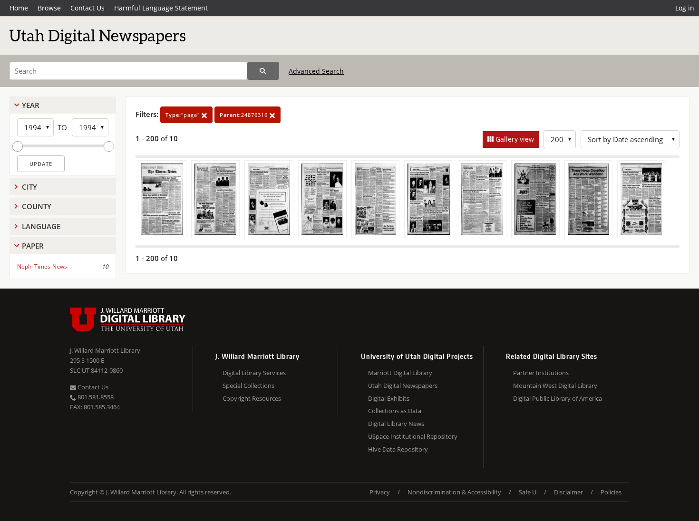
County (36, 206)
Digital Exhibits (388, 398)
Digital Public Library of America (557, 398)
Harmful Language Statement (161, 7)
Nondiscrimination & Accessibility (454, 492)
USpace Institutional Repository (412, 436)
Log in (684, 7)
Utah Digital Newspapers (402, 385)
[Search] (263, 71)
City (29, 187)
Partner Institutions (541, 372)
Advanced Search (316, 71)
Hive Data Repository (398, 449)
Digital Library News (396, 423)
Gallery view (514, 139)
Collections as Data (394, 410)
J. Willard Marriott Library (105, 350)
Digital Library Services (254, 372)
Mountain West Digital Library (555, 385)
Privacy (379, 492)
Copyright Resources (252, 398)
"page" (183, 114)
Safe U (527, 492)
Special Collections (248, 385)
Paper (33, 246)
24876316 (245, 114)
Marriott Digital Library (400, 372)
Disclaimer (568, 492)
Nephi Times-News (42, 266)
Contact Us (87, 7)
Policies (611, 492)
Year (30, 105)
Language (41, 226)
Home (19, 7)
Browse (49, 7)
